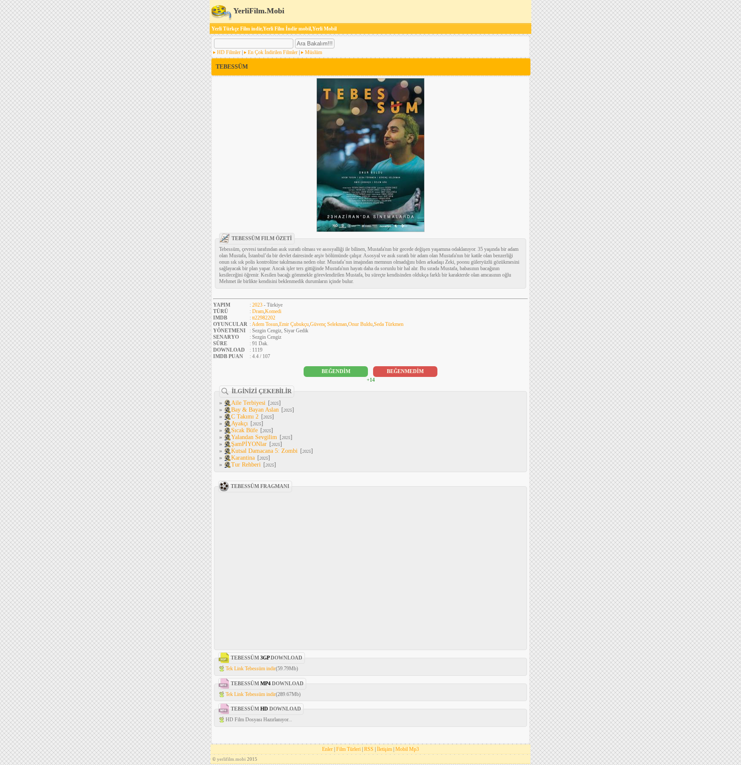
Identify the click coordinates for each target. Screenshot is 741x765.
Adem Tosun (265, 324)
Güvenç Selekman (328, 324)
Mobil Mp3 (407, 749)
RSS (369, 749)
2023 (257, 305)
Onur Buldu (360, 324)
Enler (327, 749)
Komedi (273, 311)
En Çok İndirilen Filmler (273, 52)
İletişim (384, 749)
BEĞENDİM (336, 371)
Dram (258, 311)
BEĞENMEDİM (405, 371)
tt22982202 (263, 318)
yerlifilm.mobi (231, 759)
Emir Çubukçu (294, 324)
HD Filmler (229, 52)
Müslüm (313, 52)
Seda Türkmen (389, 324)
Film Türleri (348, 749)
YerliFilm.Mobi (258, 10)
